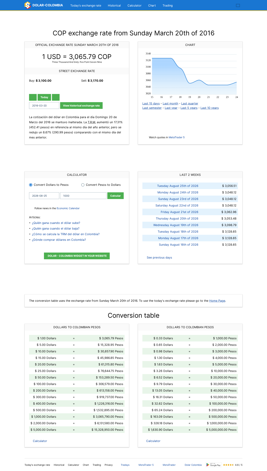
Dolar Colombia (193, 464)
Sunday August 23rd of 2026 (178, 199)
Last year (171, 108)
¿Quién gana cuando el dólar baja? (55, 228)
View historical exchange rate (81, 105)
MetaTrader (169, 464)
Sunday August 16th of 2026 (178, 244)
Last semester (152, 108)
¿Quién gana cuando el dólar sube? (56, 223)
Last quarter (189, 103)
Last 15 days (151, 103)
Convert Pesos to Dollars (103, 185)
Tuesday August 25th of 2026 (177, 186)
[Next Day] (56, 97)
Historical (114, 5)
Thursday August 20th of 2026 (177, 218)
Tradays (125, 464)
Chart (152, 5)
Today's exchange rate (85, 5)
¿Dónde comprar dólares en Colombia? (59, 239)
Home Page (217, 300)
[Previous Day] (33, 97)
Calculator (134, 5)
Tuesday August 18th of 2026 (178, 231)
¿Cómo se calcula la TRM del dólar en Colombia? (66, 234)
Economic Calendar (68, 208)
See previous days (159, 257)
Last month (170, 103)
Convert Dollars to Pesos (51, 185)
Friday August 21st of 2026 (179, 212)
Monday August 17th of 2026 (178, 238)
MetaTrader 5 (177, 137)
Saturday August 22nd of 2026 (176, 205)
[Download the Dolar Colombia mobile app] (213, 464)
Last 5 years (189, 108)
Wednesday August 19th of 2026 (175, 225)
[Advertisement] (133, 20)
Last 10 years (210, 108)
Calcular (115, 195)
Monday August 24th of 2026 (177, 192)
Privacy (109, 464)
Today (44, 97)
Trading (168, 5)
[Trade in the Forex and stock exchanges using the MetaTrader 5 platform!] (227, 5)
